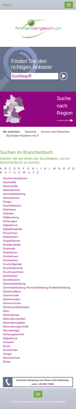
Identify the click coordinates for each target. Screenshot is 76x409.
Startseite (30, 131)
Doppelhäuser (11, 240)
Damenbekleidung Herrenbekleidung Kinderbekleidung (36, 287)
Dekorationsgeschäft (15, 326)
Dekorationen (11, 197)
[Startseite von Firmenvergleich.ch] (38, 28)
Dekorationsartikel (14, 318)
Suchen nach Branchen (55, 131)
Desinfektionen (12, 205)
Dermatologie (11, 330)
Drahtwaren (10, 252)
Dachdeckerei (11, 279)
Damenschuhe (12, 303)
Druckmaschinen (13, 271)
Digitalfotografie (12, 229)
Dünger (7, 353)
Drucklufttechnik (13, 268)
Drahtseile (9, 248)
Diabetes (8, 213)
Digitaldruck (10, 225)
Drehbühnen (10, 256)
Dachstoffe (9, 182)
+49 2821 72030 (46, 384)
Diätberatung (11, 217)
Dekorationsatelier (14, 322)
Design (7, 201)
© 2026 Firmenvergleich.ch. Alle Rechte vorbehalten (38, 401)
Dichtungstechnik (13, 334)
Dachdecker (10, 275)
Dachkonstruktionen (15, 178)
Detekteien (9, 209)
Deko (6, 310)
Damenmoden (11, 299)
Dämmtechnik (11, 190)
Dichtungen (10, 221)
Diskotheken (10, 236)
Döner (7, 361)
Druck (6, 346)
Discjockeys (10, 232)
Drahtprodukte (12, 244)
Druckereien (10, 260)
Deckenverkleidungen (16, 307)
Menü (7, 5)
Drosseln (8, 342)
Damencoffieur (12, 291)
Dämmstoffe (10, 186)
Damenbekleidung (14, 193)
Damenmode (11, 295)
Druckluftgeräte (12, 264)
